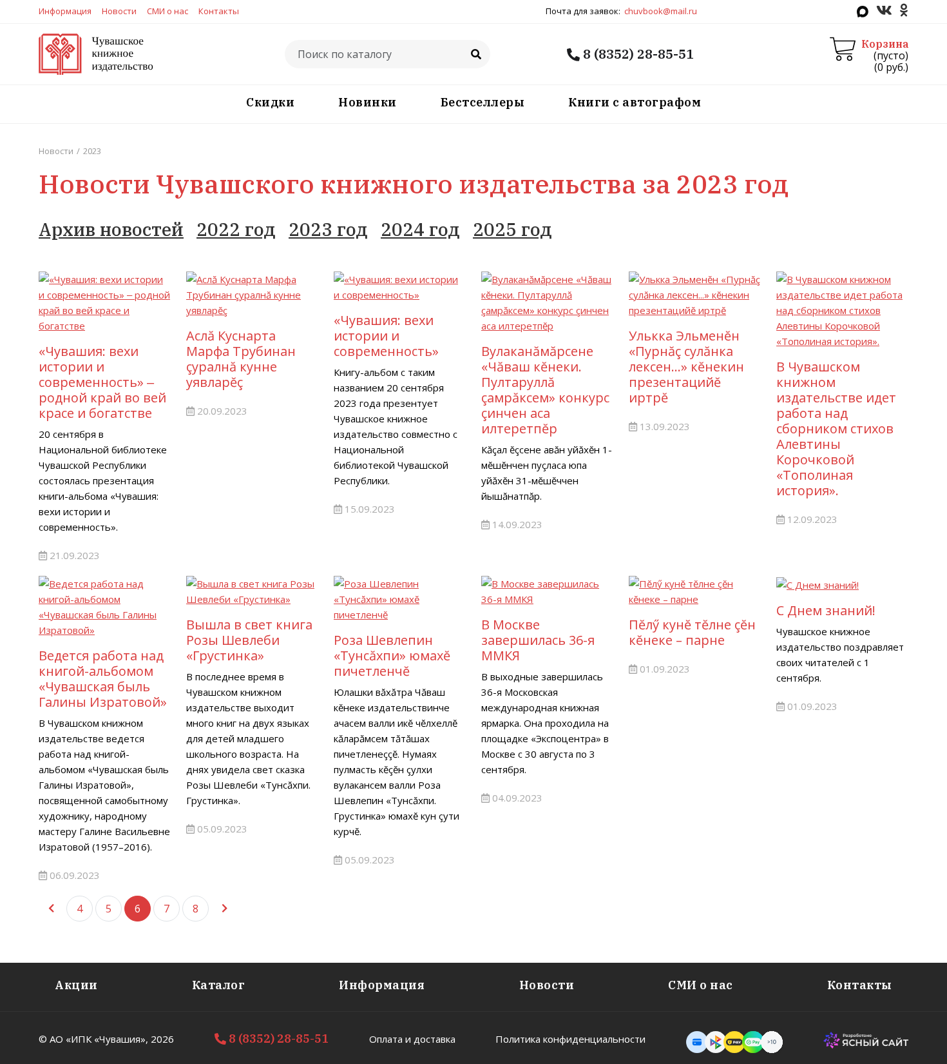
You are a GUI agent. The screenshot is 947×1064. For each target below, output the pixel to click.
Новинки (367, 102)
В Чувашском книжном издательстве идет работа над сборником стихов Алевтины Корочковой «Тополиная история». (836, 428)
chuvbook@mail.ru (660, 11)
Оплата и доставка (412, 1038)
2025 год (512, 229)
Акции (76, 985)
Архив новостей (111, 229)
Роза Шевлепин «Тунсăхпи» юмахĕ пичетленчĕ (392, 655)
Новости (119, 11)
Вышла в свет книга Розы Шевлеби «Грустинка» (249, 640)
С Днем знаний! (825, 610)
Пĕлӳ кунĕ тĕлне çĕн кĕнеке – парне (692, 632)
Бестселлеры (483, 102)
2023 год (328, 229)
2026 (162, 1038)
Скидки (270, 102)
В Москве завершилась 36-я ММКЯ (538, 640)
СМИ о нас (167, 11)
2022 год (236, 229)
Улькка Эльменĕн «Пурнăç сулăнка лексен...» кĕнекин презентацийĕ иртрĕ (686, 366)
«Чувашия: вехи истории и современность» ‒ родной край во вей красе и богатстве (102, 382)
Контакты (218, 11)
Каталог (218, 985)
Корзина (884, 43)
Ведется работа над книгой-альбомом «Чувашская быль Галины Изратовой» (103, 679)
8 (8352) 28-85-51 (637, 54)
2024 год (420, 229)
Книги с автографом (634, 102)
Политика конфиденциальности (570, 1038)
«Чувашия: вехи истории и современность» (386, 335)
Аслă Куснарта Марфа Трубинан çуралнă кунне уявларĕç (241, 359)
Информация (65, 11)
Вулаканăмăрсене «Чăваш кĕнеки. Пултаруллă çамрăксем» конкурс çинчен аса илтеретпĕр (545, 389)
